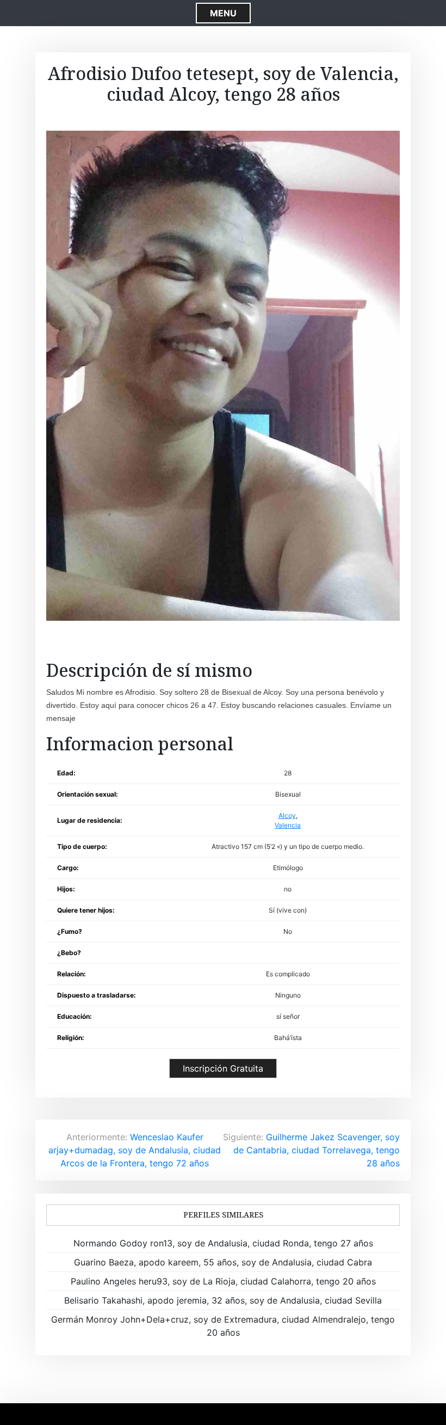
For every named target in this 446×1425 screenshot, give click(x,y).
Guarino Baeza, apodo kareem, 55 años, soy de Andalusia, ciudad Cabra (223, 1262)
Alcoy (287, 815)
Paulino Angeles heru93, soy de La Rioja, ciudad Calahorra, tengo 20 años (223, 1281)
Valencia (288, 825)
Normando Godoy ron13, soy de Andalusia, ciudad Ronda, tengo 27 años (223, 1243)
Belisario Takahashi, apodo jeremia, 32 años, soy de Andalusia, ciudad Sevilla (223, 1300)
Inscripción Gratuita (223, 1068)
